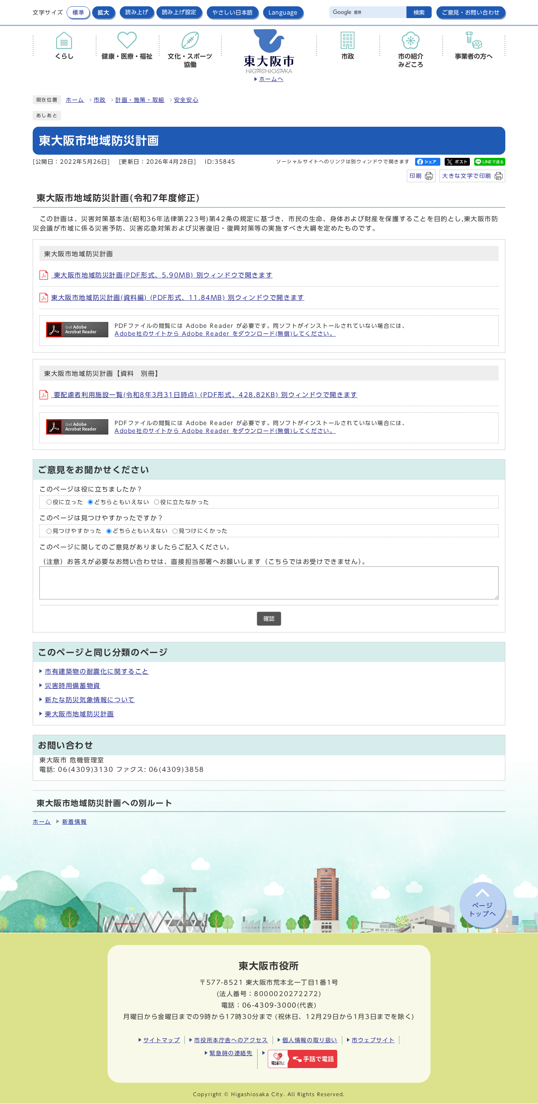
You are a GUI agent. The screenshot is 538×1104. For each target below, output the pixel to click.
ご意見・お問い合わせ (471, 12)
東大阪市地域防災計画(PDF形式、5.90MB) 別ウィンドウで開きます (162, 275)
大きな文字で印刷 (467, 176)
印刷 (416, 176)
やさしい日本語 (232, 12)
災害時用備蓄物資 (72, 685)
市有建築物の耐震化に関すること (97, 671)
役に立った (68, 502)
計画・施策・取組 (140, 100)
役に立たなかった (185, 502)
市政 (100, 100)
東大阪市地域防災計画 (79, 714)
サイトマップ (161, 1040)
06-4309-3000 (269, 1005)
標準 (78, 12)
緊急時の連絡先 (231, 1053)
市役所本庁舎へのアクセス (231, 1040)
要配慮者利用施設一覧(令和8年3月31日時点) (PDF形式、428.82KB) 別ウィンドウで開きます (204, 395)
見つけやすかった (77, 531)
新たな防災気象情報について (90, 700)
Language (283, 12)
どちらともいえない (121, 502)
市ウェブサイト (373, 1040)
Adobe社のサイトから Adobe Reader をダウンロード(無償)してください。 (225, 334)
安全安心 (186, 100)
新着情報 (74, 822)
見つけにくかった (203, 531)
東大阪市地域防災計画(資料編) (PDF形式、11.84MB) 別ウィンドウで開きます (177, 297)
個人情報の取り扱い (310, 1040)
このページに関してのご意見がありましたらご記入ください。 (136, 547)
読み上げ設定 (179, 12)
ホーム (75, 100)
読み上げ (136, 12)
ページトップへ (482, 909)
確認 (269, 618)
